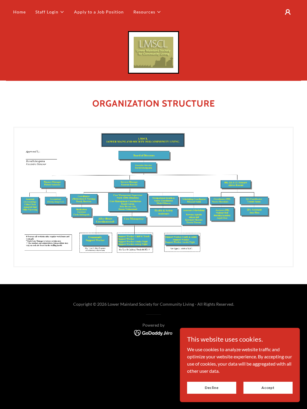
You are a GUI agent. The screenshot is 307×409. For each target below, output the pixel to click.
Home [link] (19, 11)
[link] (153, 51)
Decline (212, 387)
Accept (268, 387)
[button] (49, 12)
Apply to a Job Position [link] (99, 11)
